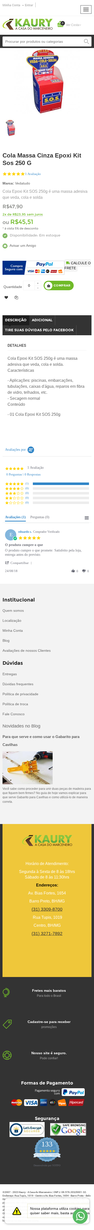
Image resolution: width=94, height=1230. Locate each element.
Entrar (29, 5)
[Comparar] (16, 298)
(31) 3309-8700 (47, 909)
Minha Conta (11, 5)
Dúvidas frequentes (18, 684)
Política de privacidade (20, 694)
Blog (6, 640)
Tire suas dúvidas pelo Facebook (39, 330)
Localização (12, 620)
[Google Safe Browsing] (68, 1129)
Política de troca (15, 704)
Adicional (42, 320)
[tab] (15, 518)
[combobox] (47, 41)
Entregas (10, 674)
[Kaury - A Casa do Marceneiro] (28, 24)
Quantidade (13, 287)
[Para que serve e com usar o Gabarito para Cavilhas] (28, 767)
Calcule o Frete (77, 265)
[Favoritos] (6, 298)
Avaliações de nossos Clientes (27, 650)
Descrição (16, 320)
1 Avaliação (33, 174)
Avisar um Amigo (22, 246)
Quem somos (13, 610)
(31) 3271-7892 (47, 933)
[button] (19, 563)
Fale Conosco (14, 714)
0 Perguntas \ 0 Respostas (23, 474)
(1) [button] (27, 483)
